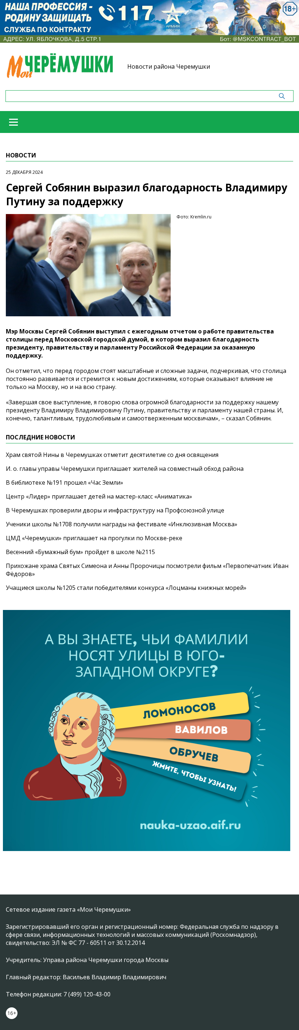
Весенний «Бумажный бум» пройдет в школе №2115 (80, 552)
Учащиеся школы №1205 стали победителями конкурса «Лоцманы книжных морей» (126, 588)
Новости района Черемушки (168, 66)
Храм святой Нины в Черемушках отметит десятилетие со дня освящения (112, 455)
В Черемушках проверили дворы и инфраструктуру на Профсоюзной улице (115, 510)
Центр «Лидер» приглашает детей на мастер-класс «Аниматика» (99, 496)
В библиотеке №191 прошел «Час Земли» (64, 482)
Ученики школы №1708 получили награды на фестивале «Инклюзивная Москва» (121, 524)
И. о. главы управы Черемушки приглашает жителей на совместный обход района (125, 469)
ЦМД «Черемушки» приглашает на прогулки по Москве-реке (94, 538)
